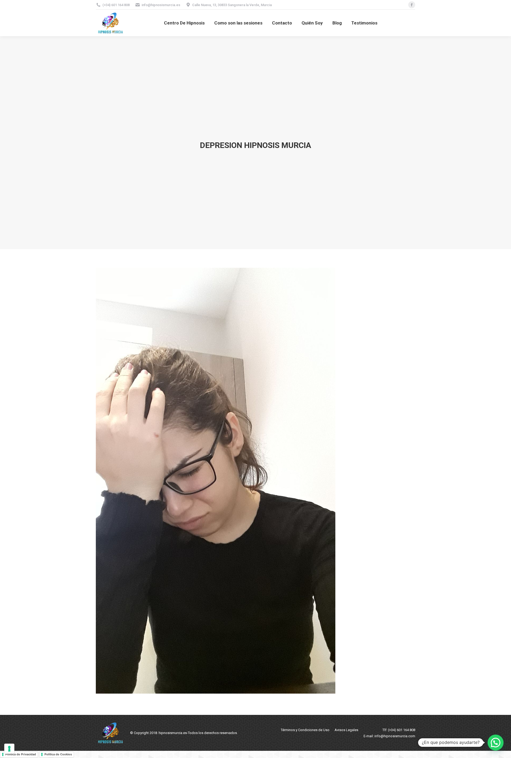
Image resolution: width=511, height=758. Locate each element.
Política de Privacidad (20, 754)
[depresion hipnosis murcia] (255, 481)
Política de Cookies (58, 754)
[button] (496, 743)
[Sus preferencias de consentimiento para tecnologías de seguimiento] (9, 749)
